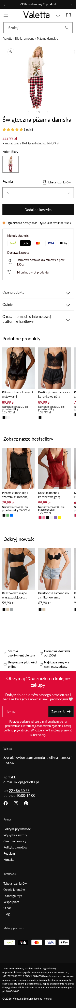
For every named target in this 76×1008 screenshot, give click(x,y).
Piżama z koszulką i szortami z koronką (15, 495)
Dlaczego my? (12, 895)
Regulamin (10, 853)
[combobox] (38, 27)
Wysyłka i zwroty (15, 835)
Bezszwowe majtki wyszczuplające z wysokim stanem (14, 595)
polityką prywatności (16, 730)
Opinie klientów (14, 889)
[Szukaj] (67, 27)
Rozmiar (7, 181)
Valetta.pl (18, 998)
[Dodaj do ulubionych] (30, 352)
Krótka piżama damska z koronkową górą (54, 394)
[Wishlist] (58, 15)
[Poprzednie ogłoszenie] (4, 4)
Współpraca (11, 902)
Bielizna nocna (24, 38)
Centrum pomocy (14, 841)
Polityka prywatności (17, 829)
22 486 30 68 (19, 790)
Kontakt (8, 859)
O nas (7, 908)
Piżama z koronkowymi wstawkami (17, 394)
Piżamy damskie (47, 38)
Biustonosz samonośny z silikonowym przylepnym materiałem (53, 595)
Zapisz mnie (58, 711)
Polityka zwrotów (15, 847)
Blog (6, 914)
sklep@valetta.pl (26, 782)
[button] (6, 15)
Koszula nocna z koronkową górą (49, 495)
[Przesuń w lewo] (28, 112)
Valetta (7, 38)
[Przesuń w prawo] (47, 112)
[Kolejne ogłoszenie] (71, 4)
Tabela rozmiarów (59, 182)
